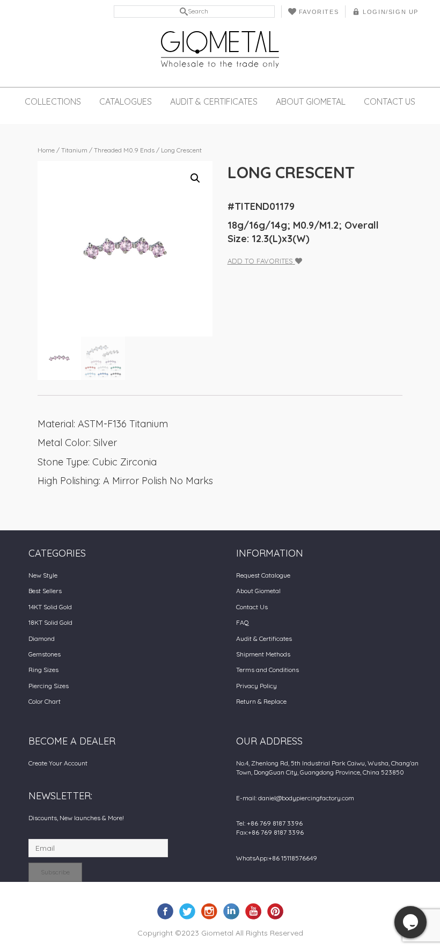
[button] (195, 178)
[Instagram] (209, 911)
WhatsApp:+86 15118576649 (276, 858)
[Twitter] (187, 911)
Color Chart (44, 701)
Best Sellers (45, 591)
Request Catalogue (263, 575)
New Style (42, 575)
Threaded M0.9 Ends (124, 150)
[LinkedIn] (231, 911)
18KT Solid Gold (50, 622)
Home (46, 150)
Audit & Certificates (214, 101)
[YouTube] (253, 911)
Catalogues (125, 101)
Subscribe (55, 872)
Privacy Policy (256, 686)
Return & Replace (261, 701)
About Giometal (311, 101)
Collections (53, 101)
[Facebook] (165, 911)
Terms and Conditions (267, 670)
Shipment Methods (263, 654)
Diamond (41, 638)
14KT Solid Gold (50, 607)
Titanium (74, 150)
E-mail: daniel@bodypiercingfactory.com (295, 798)
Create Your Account (57, 763)
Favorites (319, 12)
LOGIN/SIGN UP (391, 12)
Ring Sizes (43, 670)
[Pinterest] (275, 911)
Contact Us (389, 101)
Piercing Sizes (48, 686)
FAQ (242, 622)
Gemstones (44, 654)
